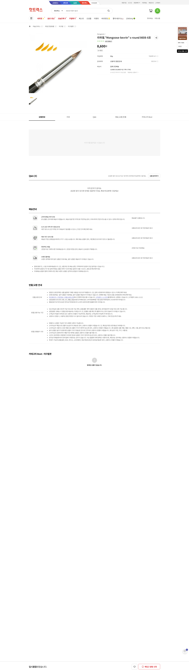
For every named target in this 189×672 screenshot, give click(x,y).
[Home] (30, 26)
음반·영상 (50, 18)
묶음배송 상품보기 (132, 72)
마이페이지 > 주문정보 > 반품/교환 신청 (61, 323)
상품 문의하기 (154, 202)
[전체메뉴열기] (31, 18)
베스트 (81, 18)
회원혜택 (136, 3)
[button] (156, 38)
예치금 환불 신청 (182, 51)
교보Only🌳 (130, 18)
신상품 (89, 18)
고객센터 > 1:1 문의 (102, 323)
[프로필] (157, 10)
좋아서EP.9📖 (118, 18)
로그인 (130, 3)
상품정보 (42, 117)
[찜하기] (134, 667)
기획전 (180, 46)
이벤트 (96, 18)
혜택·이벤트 (181, 43)
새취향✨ (40, 18)
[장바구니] (151, 11)
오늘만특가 (62, 18)
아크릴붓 (71, 26)
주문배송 (144, 3)
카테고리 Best (147, 117)
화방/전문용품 (49, 26)
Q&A (94, 117)
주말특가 (72, 18)
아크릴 (61, 26)
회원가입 (124, 3)
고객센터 (157, 3)
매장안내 (151, 3)
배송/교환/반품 (120, 117)
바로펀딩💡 (106, 18)
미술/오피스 (36, 26)
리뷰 (68, 117)
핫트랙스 (57, 11)
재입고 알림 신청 (151, 666)
